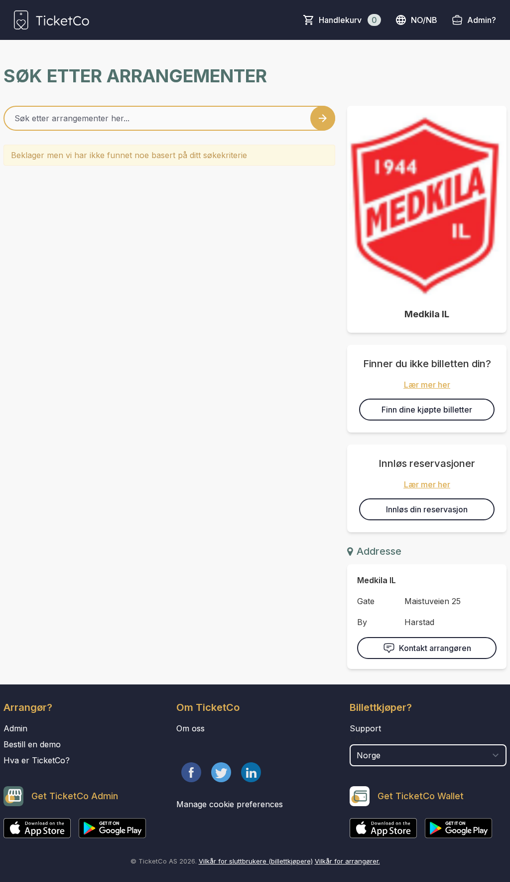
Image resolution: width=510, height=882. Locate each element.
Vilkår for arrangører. (347, 861)
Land (360, 739)
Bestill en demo (32, 744)
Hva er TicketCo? (36, 760)
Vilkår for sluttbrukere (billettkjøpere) (256, 861)
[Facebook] (191, 772)
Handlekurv (348, 20)
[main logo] (51, 19)
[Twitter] (221, 772)
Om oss (190, 728)
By (362, 622)
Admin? (481, 20)
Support (365, 728)
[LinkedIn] (251, 772)
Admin (15, 728)
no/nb (424, 20)
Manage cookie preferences (229, 804)
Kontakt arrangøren (435, 648)
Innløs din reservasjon (427, 509)
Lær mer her (427, 385)
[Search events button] (322, 118)
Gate (366, 601)
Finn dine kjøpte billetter (427, 410)
